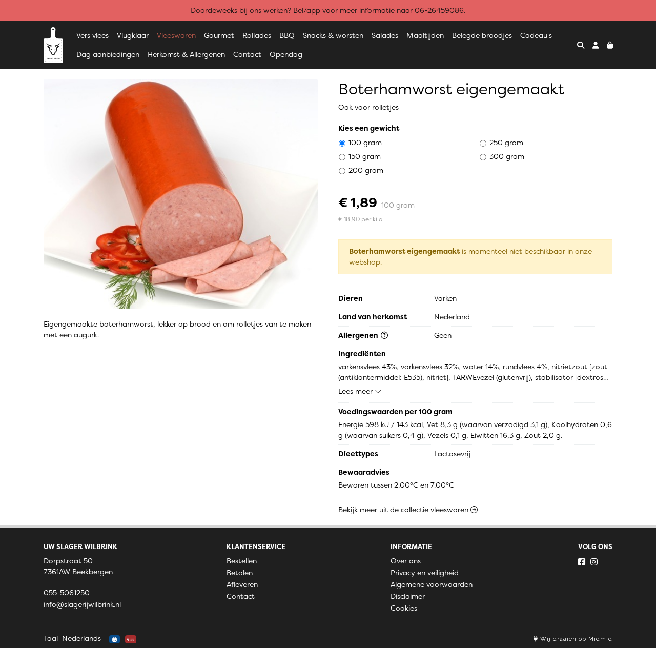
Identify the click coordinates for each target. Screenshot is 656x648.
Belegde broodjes (482, 35)
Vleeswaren (176, 35)
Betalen (240, 572)
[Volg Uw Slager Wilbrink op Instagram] (594, 562)
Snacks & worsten (333, 35)
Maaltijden (425, 35)
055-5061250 (67, 592)
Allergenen (359, 335)
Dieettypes (358, 453)
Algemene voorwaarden (432, 584)
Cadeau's (536, 35)
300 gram (506, 156)
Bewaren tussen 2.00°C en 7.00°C (396, 485)
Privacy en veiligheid (425, 572)
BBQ (287, 35)
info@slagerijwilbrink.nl (82, 604)
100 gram (365, 142)
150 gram (364, 156)
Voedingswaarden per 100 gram (395, 411)
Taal (51, 638)
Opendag (286, 54)
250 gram (506, 142)
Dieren (350, 298)
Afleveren (242, 584)
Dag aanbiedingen (107, 54)
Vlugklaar (133, 35)
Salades (385, 35)
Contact (247, 54)
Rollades (256, 35)
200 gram (365, 170)
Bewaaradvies (363, 472)
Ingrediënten (362, 353)
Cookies (404, 608)
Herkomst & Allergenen (186, 54)
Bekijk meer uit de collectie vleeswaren (404, 509)
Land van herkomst (372, 316)
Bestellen (242, 560)
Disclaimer (408, 596)
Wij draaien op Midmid (575, 639)
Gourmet (219, 35)
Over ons (406, 560)
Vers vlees (92, 35)
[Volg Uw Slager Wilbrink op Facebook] (581, 562)
